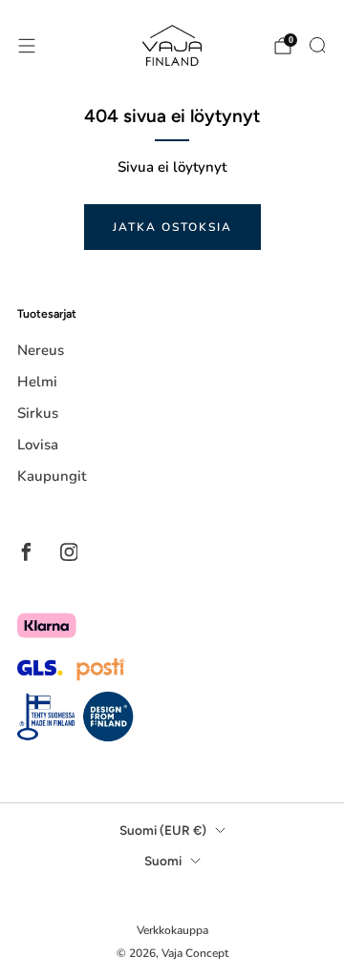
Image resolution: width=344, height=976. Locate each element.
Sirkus (37, 413)
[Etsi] (317, 44)
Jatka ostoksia (172, 227)
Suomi (163, 860)
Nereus (40, 350)
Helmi (37, 381)
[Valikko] (26, 45)
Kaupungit (51, 476)
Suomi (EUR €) (162, 830)
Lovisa (37, 444)
